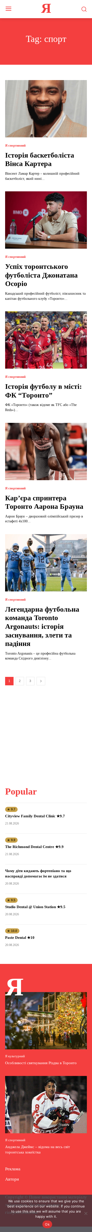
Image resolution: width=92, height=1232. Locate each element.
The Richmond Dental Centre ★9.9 (34, 847)
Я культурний (15, 1056)
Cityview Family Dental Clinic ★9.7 (35, 816)
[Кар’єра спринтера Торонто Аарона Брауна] (46, 451)
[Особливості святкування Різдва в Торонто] (46, 1020)
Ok (47, 1224)
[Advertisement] (46, 733)
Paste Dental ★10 (19, 938)
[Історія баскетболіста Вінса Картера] (46, 108)
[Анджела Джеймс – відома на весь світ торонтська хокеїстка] (46, 1104)
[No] (85, 1213)
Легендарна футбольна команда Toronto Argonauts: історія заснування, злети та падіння (42, 626)
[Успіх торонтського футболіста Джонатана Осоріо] (46, 220)
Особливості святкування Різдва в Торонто (41, 1063)
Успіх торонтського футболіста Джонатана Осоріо (41, 275)
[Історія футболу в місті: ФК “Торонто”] (46, 340)
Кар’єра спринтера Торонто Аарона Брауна (44, 502)
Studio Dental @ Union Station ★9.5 (35, 907)
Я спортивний (15, 145)
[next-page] (41, 681)
